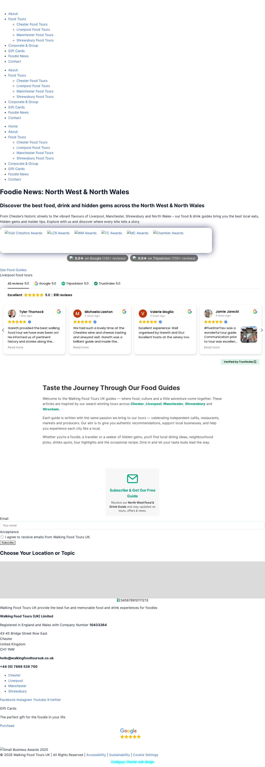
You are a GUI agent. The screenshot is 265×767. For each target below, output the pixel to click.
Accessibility (96, 755)
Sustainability (119, 755)
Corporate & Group (23, 45)
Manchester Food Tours (35, 35)
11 (139, 600)
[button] (45, 283)
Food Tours (17, 19)
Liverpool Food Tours (33, 29)
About (13, 14)
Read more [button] (15, 347)
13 (146, 600)
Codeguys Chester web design (132, 761)
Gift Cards (16, 51)
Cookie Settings (145, 755)
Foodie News (18, 56)
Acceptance (9, 532)
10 (136, 600)
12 (143, 600)
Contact (14, 61)
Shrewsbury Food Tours (35, 40)
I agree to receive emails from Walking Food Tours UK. (47, 537)
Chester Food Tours (32, 24)
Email (4, 518)
